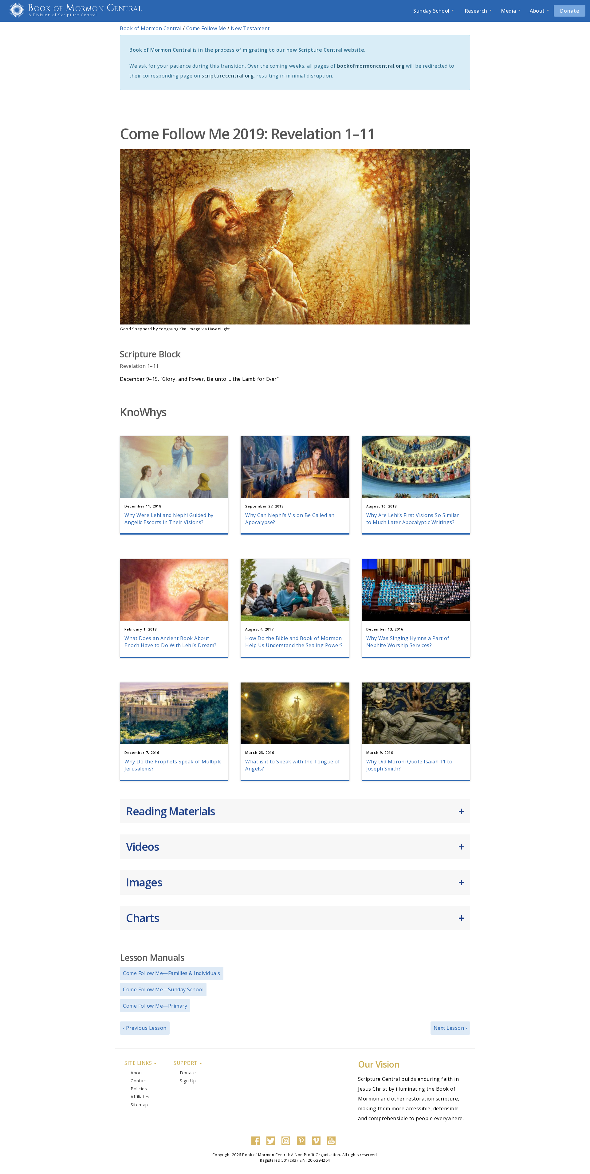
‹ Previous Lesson (145, 1028)
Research (476, 10)
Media (509, 10)
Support (186, 1063)
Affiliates (140, 1097)
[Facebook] (257, 1140)
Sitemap (139, 1105)
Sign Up (188, 1081)
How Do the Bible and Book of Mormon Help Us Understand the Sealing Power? (294, 642)
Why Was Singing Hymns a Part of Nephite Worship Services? (408, 642)
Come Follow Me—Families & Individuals (171, 973)
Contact (139, 1081)
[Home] (19, 10)
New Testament (250, 28)
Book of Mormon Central (85, 8)
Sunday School (432, 10)
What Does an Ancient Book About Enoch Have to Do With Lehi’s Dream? (170, 642)
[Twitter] (272, 1140)
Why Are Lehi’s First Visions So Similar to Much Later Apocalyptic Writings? (412, 519)
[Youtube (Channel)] (333, 1140)
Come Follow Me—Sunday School (163, 989)
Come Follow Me (206, 28)
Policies (139, 1089)
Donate (569, 11)
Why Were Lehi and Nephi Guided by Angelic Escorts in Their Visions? (169, 519)
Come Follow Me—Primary (155, 1005)
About (538, 10)
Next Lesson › (450, 1028)
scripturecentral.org (228, 75)
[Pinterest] (303, 1140)
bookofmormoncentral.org (371, 65)
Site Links (138, 1063)
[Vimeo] (318, 1140)
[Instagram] (287, 1140)
